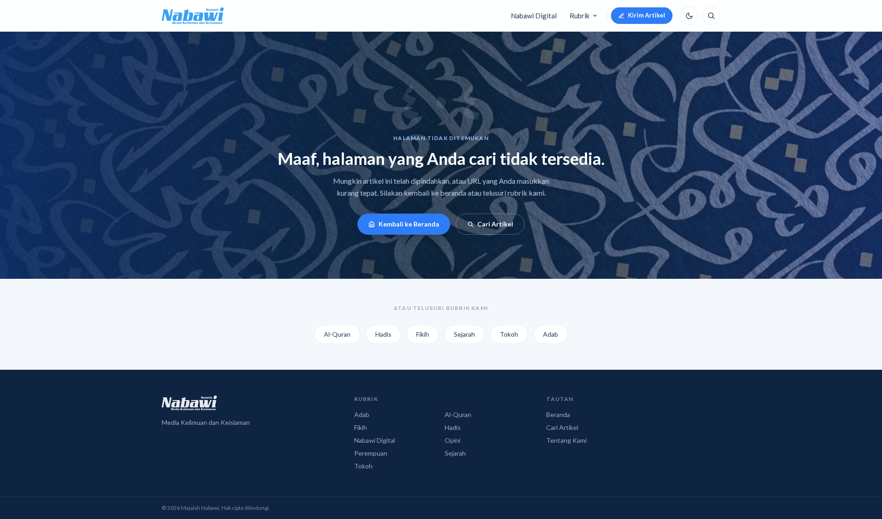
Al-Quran (337, 334)
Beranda (558, 414)
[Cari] (711, 15)
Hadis (383, 334)
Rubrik (579, 15)
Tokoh (509, 334)
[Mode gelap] (689, 15)
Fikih (422, 334)
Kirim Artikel (646, 15)
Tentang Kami (566, 440)
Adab (550, 334)
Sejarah (464, 334)
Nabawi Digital (534, 15)
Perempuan (370, 453)
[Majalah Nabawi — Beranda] (193, 15)
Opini (452, 440)
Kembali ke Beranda (409, 224)
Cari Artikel (495, 224)
